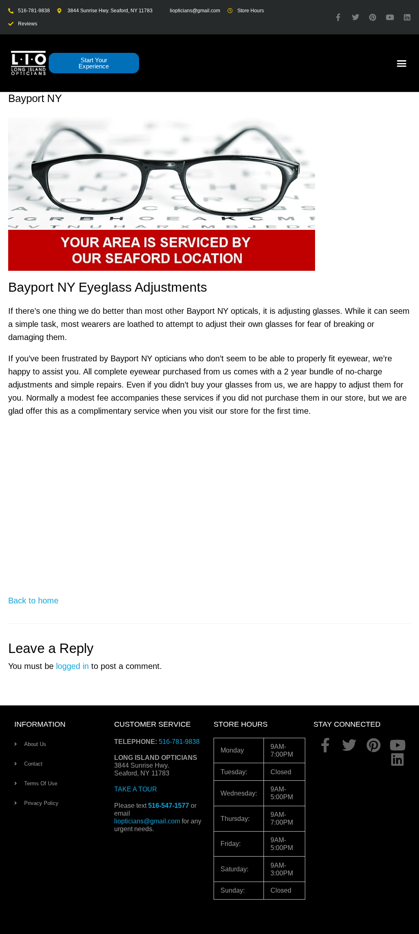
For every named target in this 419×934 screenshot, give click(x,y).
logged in (72, 666)
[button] (402, 63)
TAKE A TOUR (135, 789)
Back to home (33, 600)
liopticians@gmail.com (147, 821)
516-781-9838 (179, 741)
